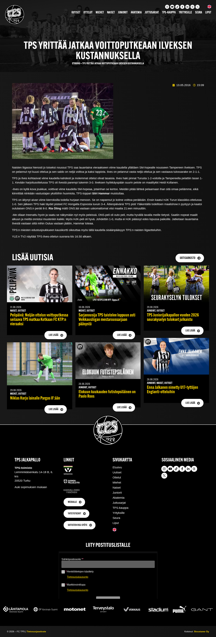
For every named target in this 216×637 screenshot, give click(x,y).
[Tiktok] (177, 7)
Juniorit (123, 12)
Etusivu (76, 63)
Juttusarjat (152, 12)
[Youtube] (172, 7)
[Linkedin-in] (187, 7)
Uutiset (75, 12)
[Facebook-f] (182, 7)
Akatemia (136, 12)
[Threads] (192, 7)
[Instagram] (167, 7)
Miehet (100, 12)
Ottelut (88, 12)
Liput (208, 12)
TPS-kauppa (169, 12)
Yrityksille (185, 12)
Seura (198, 12)
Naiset (111, 12)
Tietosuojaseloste (36, 631)
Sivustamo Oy (201, 631)
